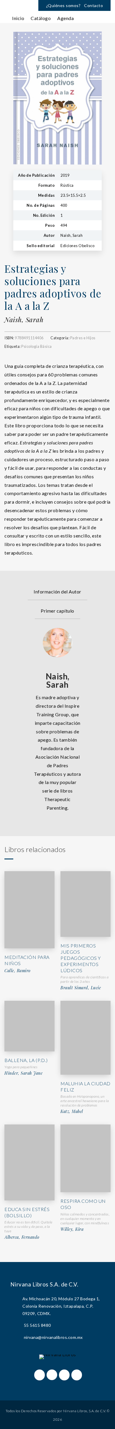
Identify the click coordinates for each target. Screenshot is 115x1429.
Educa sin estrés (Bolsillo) (27, 1212)
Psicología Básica (36, 346)
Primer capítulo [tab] (57, 610)
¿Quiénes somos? (63, 5)
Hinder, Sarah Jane (23, 1073)
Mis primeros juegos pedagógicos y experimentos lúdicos (80, 958)
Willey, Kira (71, 1229)
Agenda (65, 18)
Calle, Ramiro (17, 970)
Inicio (18, 18)
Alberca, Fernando (22, 1237)
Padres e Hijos (83, 337)
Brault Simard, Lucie (80, 987)
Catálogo (41, 18)
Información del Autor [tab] (57, 591)
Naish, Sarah (23, 319)
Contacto (93, 5)
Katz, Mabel (71, 1111)
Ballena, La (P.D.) (25, 1060)
